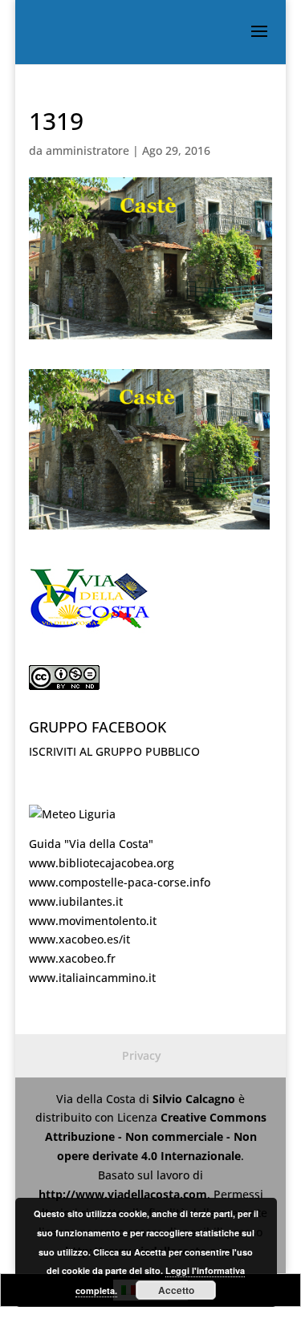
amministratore (87, 150)
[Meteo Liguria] (72, 814)
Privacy (141, 1055)
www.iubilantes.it (76, 901)
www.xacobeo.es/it (79, 939)
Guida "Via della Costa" (91, 843)
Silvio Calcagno (195, 1098)
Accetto (176, 1290)
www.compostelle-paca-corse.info (119, 882)
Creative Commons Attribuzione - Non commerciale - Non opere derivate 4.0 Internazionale (155, 1136)
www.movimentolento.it (93, 920)
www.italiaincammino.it (92, 977)
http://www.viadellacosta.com (123, 1194)
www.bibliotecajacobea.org (101, 862)
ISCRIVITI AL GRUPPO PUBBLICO (114, 751)
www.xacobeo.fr (72, 958)
